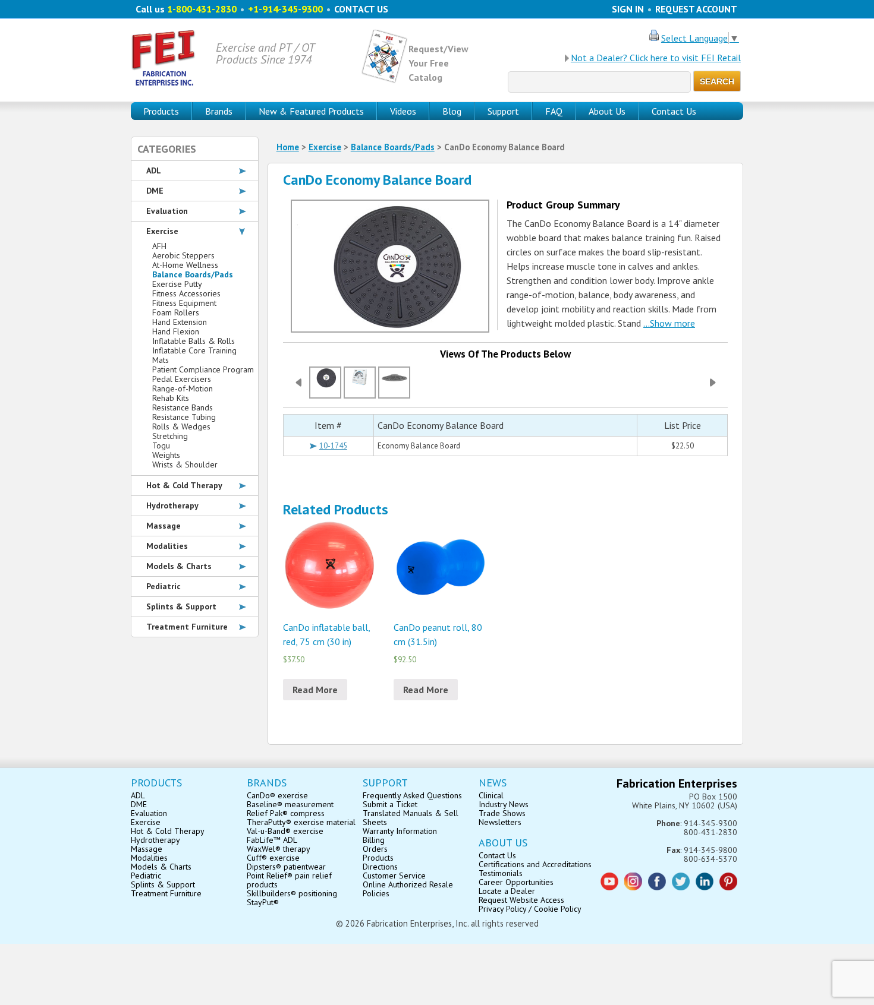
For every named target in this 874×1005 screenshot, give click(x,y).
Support (503, 111)
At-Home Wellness (185, 265)
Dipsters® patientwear (286, 866)
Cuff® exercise (273, 857)
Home (287, 147)
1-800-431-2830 (202, 9)
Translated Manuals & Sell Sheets (410, 817)
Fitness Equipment (184, 303)
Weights (166, 455)
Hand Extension (179, 322)
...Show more (669, 323)
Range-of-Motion (182, 388)
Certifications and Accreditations (535, 864)
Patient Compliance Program (203, 369)
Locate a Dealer (507, 891)
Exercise (325, 147)
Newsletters (500, 822)
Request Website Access (521, 900)
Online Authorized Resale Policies (408, 889)
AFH (159, 246)
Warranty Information (400, 831)
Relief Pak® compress (286, 813)
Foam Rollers (175, 312)
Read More (315, 690)
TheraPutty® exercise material (301, 822)
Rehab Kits (170, 398)
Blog (451, 111)
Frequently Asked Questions (412, 795)
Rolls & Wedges (181, 426)
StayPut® (263, 902)
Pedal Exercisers (181, 379)
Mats (160, 360)
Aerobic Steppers (183, 255)
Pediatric (163, 586)
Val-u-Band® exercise (285, 831)
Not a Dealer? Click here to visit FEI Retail (656, 58)
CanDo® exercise (277, 795)
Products (378, 857)
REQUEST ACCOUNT (696, 9)
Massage (163, 525)
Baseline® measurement (290, 804)
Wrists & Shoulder (185, 464)
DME (155, 190)
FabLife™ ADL (272, 840)
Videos (403, 111)
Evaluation (167, 211)
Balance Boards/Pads (393, 147)
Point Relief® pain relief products (289, 880)
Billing (374, 840)
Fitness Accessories (186, 293)
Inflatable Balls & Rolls (193, 341)
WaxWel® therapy (278, 848)
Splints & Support (181, 606)
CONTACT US (361, 9)
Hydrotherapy (172, 505)
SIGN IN (628, 9)
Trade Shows (502, 813)
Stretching (170, 436)
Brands (218, 111)
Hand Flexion (175, 331)
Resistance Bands (182, 407)
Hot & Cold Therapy (184, 485)
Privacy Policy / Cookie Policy (530, 908)
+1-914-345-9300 (285, 9)
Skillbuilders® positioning (292, 893)
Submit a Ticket (390, 804)
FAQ (553, 111)
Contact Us (674, 111)
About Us (607, 111)
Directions (380, 866)
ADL (153, 170)
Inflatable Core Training (194, 350)
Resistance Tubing (184, 417)
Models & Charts (179, 566)
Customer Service (394, 875)
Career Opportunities (516, 882)
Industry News (504, 804)
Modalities (167, 546)
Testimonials (501, 873)
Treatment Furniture (187, 626)
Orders (375, 848)
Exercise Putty (177, 284)
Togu (161, 445)
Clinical (491, 795)
